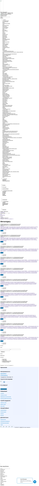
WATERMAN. (4, 104)
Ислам (3, 31)
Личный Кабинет (3, 410)
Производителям (5, 204)
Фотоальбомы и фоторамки (6, 77)
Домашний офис (4, 141)
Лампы (3, 119)
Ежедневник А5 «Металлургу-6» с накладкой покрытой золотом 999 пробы (13, 302)
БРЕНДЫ (3, 185)
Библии (3, 22)
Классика (3, 48)
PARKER (3, 107)
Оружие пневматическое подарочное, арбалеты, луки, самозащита (12, 137)
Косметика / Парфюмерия (6, 151)
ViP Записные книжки (5, 142)
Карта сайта (2, 406)
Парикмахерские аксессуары (6, 153)
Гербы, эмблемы (4, 74)
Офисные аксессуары (5, 146)
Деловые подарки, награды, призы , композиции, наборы (10, 171)
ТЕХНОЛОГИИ (4, 199)
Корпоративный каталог (6, 180)
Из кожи (3, 194)
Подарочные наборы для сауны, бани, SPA (8, 154)
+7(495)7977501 (3, 13)
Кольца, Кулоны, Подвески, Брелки (7, 161)
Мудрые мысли (4, 50)
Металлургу (6, 211)
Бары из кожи (4, 91)
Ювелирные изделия (6, 158)
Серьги (3, 162)
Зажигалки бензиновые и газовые (7, 61)
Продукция (4, 359)
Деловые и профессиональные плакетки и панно (9, 148)
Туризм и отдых (5, 129)
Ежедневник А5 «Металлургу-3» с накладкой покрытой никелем (11, 335)
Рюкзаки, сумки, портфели (6, 83)
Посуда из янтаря (5, 116)
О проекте (3, 202)
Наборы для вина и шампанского (7, 66)
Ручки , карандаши (5, 175)
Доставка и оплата (5, 203)
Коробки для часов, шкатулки (6, 112)
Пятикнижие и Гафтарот (6, 47)
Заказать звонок (3, 389)
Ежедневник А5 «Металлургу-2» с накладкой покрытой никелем (11, 324)
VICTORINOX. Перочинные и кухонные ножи (8, 113)
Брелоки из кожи (4, 93)
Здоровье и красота (6, 149)
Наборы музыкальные (5, 127)
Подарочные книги (6, 20)
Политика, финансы (5, 27)
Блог (3, 205)
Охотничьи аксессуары (5, 135)
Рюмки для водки (4, 59)
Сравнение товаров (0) (4, 217)
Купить (1, 230)
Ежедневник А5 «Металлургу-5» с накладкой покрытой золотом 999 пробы (13, 291)
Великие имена (4, 36)
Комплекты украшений (5, 160)
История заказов (3, 411)
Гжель (3, 118)
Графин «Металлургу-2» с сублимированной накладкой (10, 236)
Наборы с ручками (5, 103)
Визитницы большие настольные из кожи (8, 81)
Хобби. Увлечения (5, 44)
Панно (3, 72)
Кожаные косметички (5, 152)
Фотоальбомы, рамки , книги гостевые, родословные (10, 114)
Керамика (3, 117)
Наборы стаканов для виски (6, 54)
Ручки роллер (4, 101)
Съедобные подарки (5, 169)
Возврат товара (3, 404)
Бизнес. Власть (4, 45)
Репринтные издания (5, 25)
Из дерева (4, 192)
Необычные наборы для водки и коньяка (8, 58)
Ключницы (3, 71)
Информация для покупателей (5, 396)
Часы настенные (4, 70)
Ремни (3, 84)
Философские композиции (6, 139)
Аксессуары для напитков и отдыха (8, 51)
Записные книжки (5, 90)
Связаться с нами (3, 402)
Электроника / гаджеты (5, 170)
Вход (1, 12)
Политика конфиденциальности (6, 398)
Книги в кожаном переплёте (6, 80)
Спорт (3, 24)
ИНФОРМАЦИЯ (5, 201)
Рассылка (2, 415)
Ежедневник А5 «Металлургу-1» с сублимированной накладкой (11, 269)
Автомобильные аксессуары (6, 176)
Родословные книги (5, 21)
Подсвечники (4, 120)
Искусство (3, 32)
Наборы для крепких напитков (6, 60)
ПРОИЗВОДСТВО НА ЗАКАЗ (7, 190)
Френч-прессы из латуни (6, 124)
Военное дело (4, 35)
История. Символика (5, 43)
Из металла (4, 191)
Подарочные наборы (5, 147)
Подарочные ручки (6, 97)
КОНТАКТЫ (4, 209)
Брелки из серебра (5, 159)
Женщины (3, 33)
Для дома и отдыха (5, 173)
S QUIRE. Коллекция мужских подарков (8, 150)
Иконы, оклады (4, 73)
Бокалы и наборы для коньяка (6, 57)
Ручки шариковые (5, 100)
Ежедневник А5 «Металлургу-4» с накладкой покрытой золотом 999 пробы (13, 280)
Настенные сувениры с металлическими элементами (11, 69)
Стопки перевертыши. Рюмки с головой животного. (9, 67)
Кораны (3, 49)
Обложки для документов (6, 96)
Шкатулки (3, 82)
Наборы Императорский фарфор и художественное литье (10, 123)
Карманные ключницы (5, 89)
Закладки (2, 413)
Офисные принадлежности (6, 174)
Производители (3, 419)
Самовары (4, 126)
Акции (1, 424)
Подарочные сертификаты (5, 421)
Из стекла (3, 193)
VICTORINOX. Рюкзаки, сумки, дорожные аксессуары (10, 131)
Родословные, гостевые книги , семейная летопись (9, 78)
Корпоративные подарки (6, 165)
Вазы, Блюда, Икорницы (5, 115)
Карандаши (4, 108)
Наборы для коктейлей (5, 68)
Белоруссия (2, 355)
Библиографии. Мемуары (6, 39)
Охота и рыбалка (4, 28)
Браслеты (3, 92)
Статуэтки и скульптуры (5, 128)
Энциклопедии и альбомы (6, 23)
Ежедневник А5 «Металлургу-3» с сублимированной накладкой (11, 258)
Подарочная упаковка (5, 85)
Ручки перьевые (4, 102)
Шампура (3, 130)
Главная (1, 211)
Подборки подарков (5, 361)
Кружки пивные (4, 62)
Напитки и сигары (5, 46)
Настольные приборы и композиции (7, 140)
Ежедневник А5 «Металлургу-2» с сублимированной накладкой (11, 247)
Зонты (3, 177)
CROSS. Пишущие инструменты (7, 106)
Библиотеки (4, 38)
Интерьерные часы (5, 125)
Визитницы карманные (5, 94)
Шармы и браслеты (5, 164)
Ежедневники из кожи (5, 79)
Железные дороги (5, 34)
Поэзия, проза (4, 26)
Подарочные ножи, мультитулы (7, 136)
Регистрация (5, 12)
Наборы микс (4, 56)
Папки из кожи (4, 143)
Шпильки (3, 163)
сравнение (4, 233)
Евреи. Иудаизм (4, 37)
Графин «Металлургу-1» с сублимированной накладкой (10, 225)
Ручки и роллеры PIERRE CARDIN (7, 105)
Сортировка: (2, 212)
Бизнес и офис (5, 138)
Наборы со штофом (5, 55)
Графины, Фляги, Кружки (6, 95)
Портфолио (4, 195)
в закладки (4, 232)
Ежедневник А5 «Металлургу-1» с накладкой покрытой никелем (11, 313)
